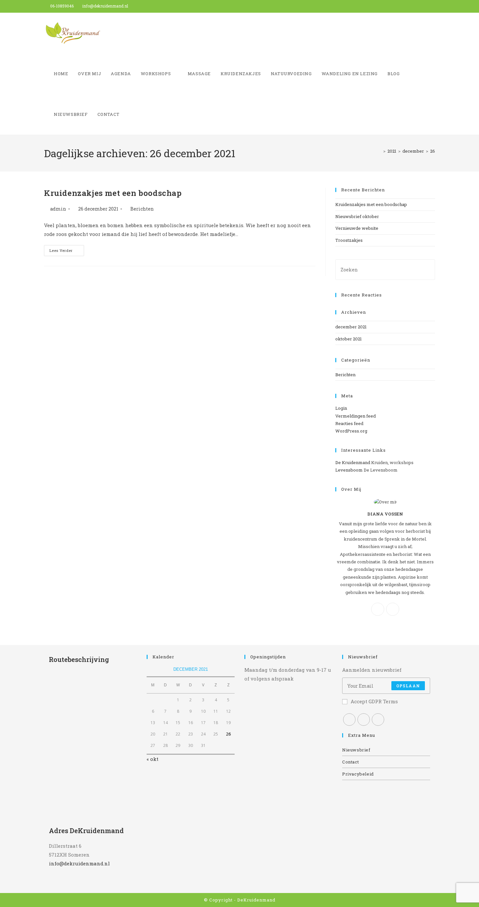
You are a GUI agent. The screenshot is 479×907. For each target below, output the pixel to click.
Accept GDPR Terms (374, 701)
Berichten (142, 209)
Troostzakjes (349, 240)
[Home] (379, 151)
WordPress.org (351, 431)
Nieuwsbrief (356, 750)
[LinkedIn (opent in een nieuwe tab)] (432, 6)
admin (58, 209)
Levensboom (349, 470)
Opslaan (408, 685)
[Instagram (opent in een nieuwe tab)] (425, 6)
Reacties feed (349, 423)
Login (341, 408)
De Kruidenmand (352, 462)
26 (432, 151)
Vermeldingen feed (355, 416)
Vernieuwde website (356, 228)
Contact (350, 762)
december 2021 (351, 327)
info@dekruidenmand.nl (79, 863)
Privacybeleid (358, 774)
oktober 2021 (348, 339)
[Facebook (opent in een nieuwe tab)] (418, 6)
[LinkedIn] (378, 719)
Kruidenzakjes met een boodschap (113, 193)
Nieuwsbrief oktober (357, 216)
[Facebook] (377, 609)
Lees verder (67, 251)
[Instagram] (392, 609)
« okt (152, 759)
